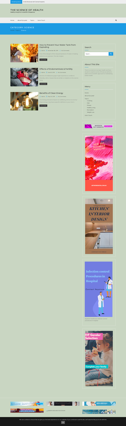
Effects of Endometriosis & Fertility (56, 69)
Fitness (89, 105)
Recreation (90, 110)
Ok (63, 422)
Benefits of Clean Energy (51, 93)
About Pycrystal (22, 20)
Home (12, 20)
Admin (43, 50)
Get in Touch (41, 20)
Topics (32, 20)
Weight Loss (90, 112)
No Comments (65, 50)
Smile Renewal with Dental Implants (34, 1)
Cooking (89, 100)
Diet (88, 103)
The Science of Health (26, 10)
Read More (43, 60)
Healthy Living (91, 107)
